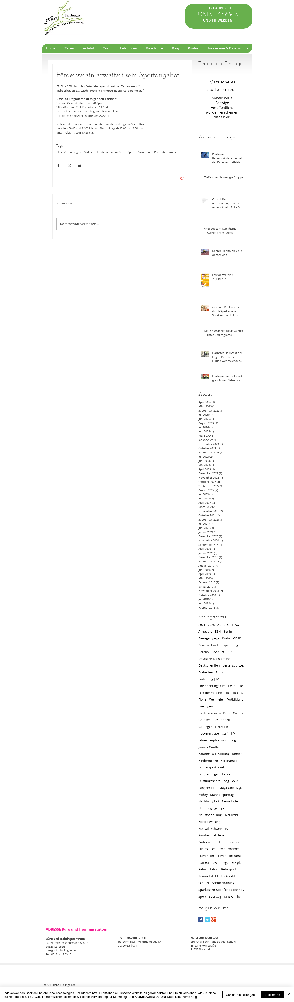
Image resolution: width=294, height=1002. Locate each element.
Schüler (203, 883)
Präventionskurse (165, 152)
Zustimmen (272, 995)
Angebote (205, 631)
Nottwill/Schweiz (210, 829)
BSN (218, 631)
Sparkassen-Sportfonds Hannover (222, 890)
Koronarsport (230, 761)
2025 (211, 625)
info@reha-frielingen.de (61, 950)
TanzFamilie (232, 896)
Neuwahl (231, 815)
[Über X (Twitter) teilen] (69, 165)
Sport (131, 152)
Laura (226, 774)
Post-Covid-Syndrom (225, 849)
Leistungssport (209, 781)
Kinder (237, 754)
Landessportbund (211, 767)
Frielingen (75, 152)
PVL (227, 829)
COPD (237, 638)
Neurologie (230, 801)
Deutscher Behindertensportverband (222, 665)
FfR (226, 693)
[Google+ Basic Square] (213, 919)
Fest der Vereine (210, 693)
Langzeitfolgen (209, 774)
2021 (201, 625)
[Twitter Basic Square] (207, 919)
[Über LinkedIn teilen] (79, 165)
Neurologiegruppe (211, 808)
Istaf (224, 733)
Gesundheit (221, 720)
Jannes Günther (209, 747)
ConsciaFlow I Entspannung (218, 645)
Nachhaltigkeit (208, 801)
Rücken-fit (228, 876)
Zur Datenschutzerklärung (179, 996)
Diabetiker (205, 672)
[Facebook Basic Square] (200, 919)
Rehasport (228, 869)
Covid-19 (217, 652)
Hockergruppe (208, 733)
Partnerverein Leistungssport (219, 842)
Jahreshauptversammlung (217, 740)
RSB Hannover (208, 863)
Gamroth (239, 713)
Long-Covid (230, 781)
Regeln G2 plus (232, 863)
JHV (232, 733)
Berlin (227, 631)
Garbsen (89, 152)
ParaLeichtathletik (211, 835)
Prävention (144, 152)
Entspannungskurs (212, 686)
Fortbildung (235, 699)
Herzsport (222, 727)
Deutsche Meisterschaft (215, 659)
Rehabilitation (208, 869)
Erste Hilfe (235, 686)
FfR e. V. (61, 152)
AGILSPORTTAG (228, 625)
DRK (229, 652)
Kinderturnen (208, 761)
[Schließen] (288, 995)
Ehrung (221, 672)
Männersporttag (222, 795)
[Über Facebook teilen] (58, 165)
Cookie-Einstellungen (240, 995)
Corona (203, 652)
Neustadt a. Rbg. (210, 815)
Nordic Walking (209, 822)
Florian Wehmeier (211, 699)
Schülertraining (223, 883)
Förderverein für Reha (111, 152)
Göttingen (205, 727)
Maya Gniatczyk (230, 788)
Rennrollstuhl (208, 876)
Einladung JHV (208, 679)
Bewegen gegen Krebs (214, 638)
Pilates (203, 849)
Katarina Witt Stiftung (214, 754)
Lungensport (207, 788)
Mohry (203, 795)
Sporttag (215, 896)
